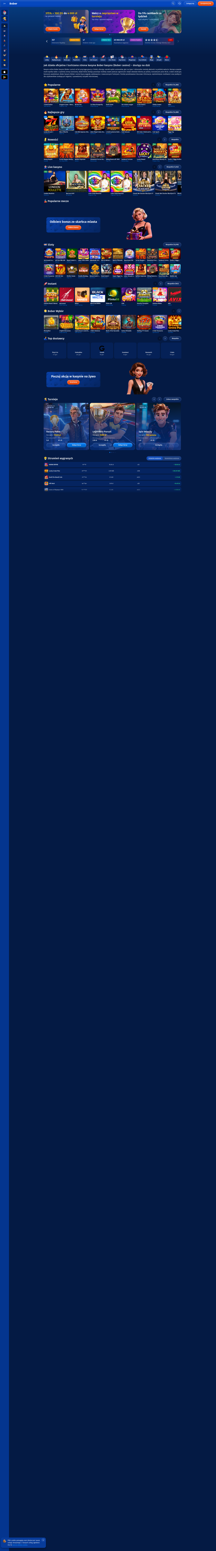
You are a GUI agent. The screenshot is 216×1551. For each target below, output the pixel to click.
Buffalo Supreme (80, 159)
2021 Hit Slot (59, 276)
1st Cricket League (127, 104)
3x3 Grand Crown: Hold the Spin (49, 260)
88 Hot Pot (78, 104)
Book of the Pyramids (112, 331)
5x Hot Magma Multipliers (66, 159)
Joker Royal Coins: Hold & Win (97, 132)
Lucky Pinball (141, 159)
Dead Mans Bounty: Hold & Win (160, 159)
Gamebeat (93, 133)
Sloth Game (109, 104)
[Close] (43, 1540)
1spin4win (170, 332)
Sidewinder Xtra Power (95, 260)
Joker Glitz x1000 (83, 260)
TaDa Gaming (47, 106)
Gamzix (77, 133)
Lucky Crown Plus (173, 331)
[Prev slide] (47, 41)
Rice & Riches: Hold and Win (106, 260)
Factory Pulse (53, 431)
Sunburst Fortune (127, 159)
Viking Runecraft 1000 (113, 159)
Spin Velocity (145, 431)
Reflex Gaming (93, 262)
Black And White (95, 303)
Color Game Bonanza (94, 193)
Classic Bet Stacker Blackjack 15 (165, 193)
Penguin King (156, 161)
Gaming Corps (140, 305)
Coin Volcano (126, 132)
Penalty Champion (142, 303)
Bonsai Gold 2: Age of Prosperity (95, 276)
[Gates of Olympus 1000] (112, 489)
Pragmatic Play (63, 106)
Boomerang (93, 161)
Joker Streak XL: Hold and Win (129, 276)
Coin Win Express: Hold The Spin (82, 132)
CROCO (126, 277)
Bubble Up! (173, 276)
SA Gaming (69, 195)
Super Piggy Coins (118, 276)
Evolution (46, 195)
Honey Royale (48, 159)
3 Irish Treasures (49, 276)
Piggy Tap (171, 132)
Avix (169, 303)
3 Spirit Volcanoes (65, 331)
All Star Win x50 (60, 260)
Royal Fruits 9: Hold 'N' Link (72, 260)
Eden (169, 104)
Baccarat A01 (70, 193)
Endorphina (109, 106)
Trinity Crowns (157, 104)
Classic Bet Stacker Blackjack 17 (143, 193)
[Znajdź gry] (173, 3)
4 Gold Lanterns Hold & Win (113, 132)
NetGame (69, 262)
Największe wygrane (172, 458)
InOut (45, 305)
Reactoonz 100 (128, 260)
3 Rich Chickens (95, 331)
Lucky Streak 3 (48, 132)
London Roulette (49, 193)
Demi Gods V (105, 276)
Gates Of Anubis (126, 331)
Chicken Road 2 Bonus (50, 303)
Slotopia (139, 332)
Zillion (107, 332)
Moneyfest (47, 331)
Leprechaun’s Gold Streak (82, 331)
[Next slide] (158, 85)
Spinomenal (156, 133)
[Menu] (4, 3)
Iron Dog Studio (63, 161)
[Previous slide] (154, 399)
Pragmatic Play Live (116, 195)
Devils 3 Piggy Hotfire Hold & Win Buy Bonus (175, 159)
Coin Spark (156, 132)
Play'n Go (61, 133)
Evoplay (46, 161)
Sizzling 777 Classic (143, 331)
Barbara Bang (140, 133)
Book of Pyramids (118, 260)
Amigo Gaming (78, 106)
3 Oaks (123, 133)
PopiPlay (46, 332)
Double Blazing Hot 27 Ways (83, 276)
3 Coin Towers (141, 104)
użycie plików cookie (19, 1545)
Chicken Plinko (157, 303)
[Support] (179, 3)
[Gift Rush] (112, 483)
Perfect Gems (71, 276)
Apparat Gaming (117, 277)
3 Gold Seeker (48, 104)
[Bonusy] (4, 12)
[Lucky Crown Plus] (112, 471)
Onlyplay (170, 133)
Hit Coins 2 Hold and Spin (144, 132)
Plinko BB (109, 303)
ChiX (123, 303)
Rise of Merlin (63, 132)
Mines (77, 303)
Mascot (57, 262)
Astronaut (62, 303)
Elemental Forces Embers (97, 159)
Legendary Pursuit (102, 431)
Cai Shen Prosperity (96, 104)
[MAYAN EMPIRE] (112, 464)
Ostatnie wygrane (154, 458)
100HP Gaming (63, 305)
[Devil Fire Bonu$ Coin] (112, 477)
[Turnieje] (4, 19)
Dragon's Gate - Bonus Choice (66, 104)
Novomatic (109, 133)
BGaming (139, 161)
